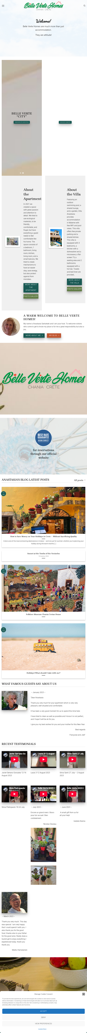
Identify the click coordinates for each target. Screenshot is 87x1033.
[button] (83, 994)
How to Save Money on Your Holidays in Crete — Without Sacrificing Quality (43, 536)
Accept (43, 1011)
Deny (43, 1017)
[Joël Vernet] (14, 700)
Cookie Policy (42, 1029)
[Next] (38, 117)
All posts (78, 480)
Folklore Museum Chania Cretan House (43, 614)
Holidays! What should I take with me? (43, 673)
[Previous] (5, 117)
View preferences (43, 1024)
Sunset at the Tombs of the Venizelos (43, 553)
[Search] (84, 6)
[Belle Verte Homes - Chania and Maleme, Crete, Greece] (44, 5)
